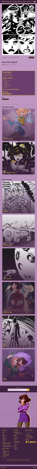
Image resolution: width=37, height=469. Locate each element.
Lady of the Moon (7, 85)
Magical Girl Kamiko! (6, 445)
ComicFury (16, 437)
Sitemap (15, 447)
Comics (9, 1)
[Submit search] (28, 390)
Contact (28, 1)
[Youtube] (7, 93)
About (24, 1)
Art (12, 1)
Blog (15, 1)
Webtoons (16, 438)
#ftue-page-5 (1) (5, 99)
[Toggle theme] (35, 1)
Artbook (5, 79)
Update (34, 467)
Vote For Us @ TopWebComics (11, 89)
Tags (3, 437)
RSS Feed (16, 449)
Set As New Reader (29, 436)
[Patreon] (3, 93)
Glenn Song (14, 460)
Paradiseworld (16, 432)
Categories (5, 438)
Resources (20, 1)
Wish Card (16, 443)
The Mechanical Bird (18, 433)
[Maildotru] (10, 93)
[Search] (32, 1)
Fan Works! (6, 82)
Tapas (15, 439)
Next (5, 467)
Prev (2, 467)
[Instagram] (5, 93)
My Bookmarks (28, 434)
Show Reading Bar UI (29, 437)
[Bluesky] (9, 93)
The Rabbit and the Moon (8, 75)
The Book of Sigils (7, 81)
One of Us (5, 87)
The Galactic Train (7, 84)
